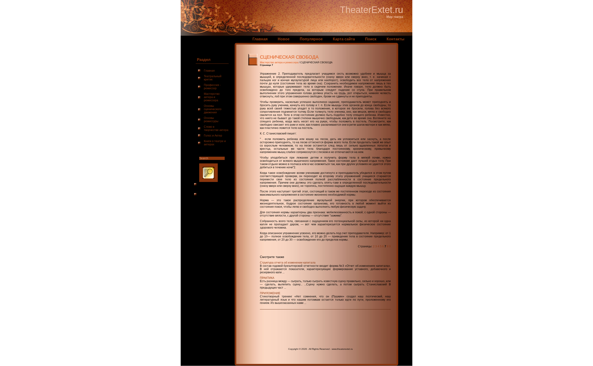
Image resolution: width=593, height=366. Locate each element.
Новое (284, 39)
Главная (260, 39)
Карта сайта (344, 39)
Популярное (311, 39)
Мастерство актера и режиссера (212, 97)
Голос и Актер (213, 135)
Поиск (370, 39)
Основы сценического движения (212, 109)
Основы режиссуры (211, 119)
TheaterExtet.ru (371, 10)
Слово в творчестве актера (216, 128)
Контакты (395, 39)
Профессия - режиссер (212, 86)
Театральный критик (212, 78)
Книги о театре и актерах (215, 143)
